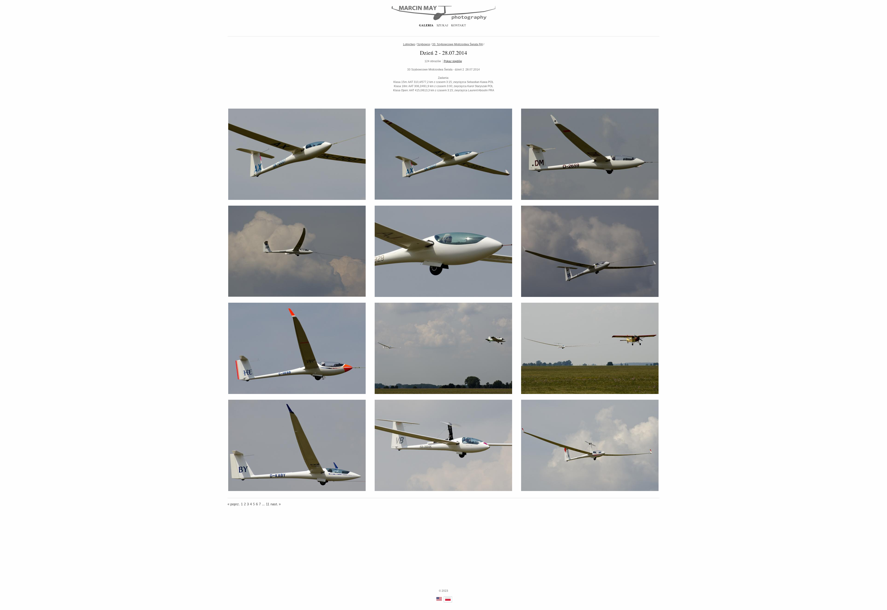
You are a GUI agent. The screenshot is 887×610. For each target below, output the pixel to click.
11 (267, 504)
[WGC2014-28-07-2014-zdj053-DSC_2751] (443, 296)
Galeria (426, 25)
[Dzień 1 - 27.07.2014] (229, 49)
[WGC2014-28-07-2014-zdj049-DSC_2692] (297, 199)
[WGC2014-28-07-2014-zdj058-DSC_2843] (297, 490)
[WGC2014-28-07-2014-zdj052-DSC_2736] (297, 295)
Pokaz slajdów (453, 61)
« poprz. (234, 504)
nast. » (275, 504)
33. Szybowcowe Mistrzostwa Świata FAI (457, 44)
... (263, 504)
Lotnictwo (409, 44)
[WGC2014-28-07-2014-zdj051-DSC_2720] (590, 199)
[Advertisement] (443, 556)
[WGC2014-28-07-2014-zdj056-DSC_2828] (443, 393)
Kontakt (458, 25)
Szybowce (423, 44)
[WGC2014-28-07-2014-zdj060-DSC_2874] (590, 490)
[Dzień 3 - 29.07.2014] (657, 49)
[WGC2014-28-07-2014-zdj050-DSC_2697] (443, 198)
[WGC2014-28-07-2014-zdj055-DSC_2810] (297, 393)
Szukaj (442, 25)
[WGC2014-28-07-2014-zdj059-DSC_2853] (443, 490)
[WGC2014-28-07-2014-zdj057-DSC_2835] (590, 393)
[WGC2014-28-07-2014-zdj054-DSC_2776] (590, 296)
